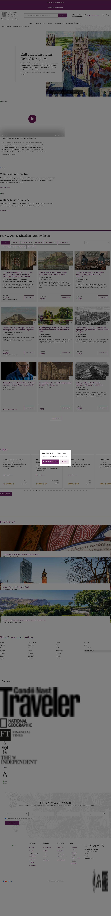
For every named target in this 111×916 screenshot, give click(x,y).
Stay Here (64, 461)
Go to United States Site (50, 461)
